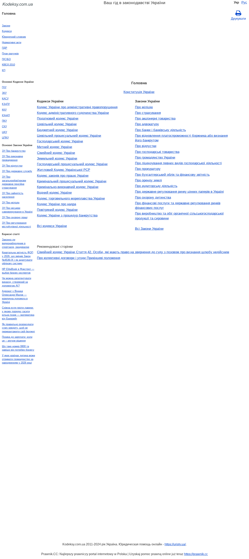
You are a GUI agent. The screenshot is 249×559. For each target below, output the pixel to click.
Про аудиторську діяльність (156, 186)
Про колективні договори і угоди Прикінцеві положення (78, 258)
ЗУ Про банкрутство (13, 150)
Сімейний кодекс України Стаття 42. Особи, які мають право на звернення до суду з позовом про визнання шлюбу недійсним (133, 252)
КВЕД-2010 (8, 64)
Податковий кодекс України (57, 118)
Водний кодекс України (54, 192)
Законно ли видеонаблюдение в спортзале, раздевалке (15, 243)
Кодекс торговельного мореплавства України (71, 198)
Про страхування (148, 113)
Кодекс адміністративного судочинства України (73, 113)
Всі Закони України (149, 229)
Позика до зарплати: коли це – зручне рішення (17, 338)
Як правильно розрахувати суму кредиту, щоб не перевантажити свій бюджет (18, 328)
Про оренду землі (148, 180)
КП (3, 70)
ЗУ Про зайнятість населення (12, 195)
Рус (244, 2)
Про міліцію (144, 107)
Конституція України (139, 92)
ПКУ (4, 120)
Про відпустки (145, 146)
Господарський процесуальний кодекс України (72, 164)
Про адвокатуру (147, 124)
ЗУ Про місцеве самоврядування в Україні (17, 210)
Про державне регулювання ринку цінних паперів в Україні (179, 191)
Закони (6, 25)
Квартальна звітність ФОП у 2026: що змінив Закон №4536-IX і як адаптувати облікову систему (17, 258)
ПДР (4, 47)
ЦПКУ (5, 137)
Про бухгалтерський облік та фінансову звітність (172, 175)
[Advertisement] (139, 49)
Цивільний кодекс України (57, 124)
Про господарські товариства (157, 152)
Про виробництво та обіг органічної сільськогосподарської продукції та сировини (179, 215)
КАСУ (5, 98)
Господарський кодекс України (60, 141)
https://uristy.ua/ (175, 544)
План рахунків (10, 53)
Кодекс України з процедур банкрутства (67, 215)
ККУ (4, 109)
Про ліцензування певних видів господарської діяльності (178, 163)
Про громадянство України (155, 157)
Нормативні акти (11, 42)
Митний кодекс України (54, 147)
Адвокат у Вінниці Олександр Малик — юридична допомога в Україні (15, 296)
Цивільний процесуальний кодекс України (69, 136)
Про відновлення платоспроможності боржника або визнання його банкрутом (181, 138)
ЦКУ (4, 132)
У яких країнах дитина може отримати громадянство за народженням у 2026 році (18, 359)
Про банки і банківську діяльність (160, 130)
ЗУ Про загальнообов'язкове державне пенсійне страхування (14, 182)
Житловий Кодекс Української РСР (63, 170)
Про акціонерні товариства (155, 118)
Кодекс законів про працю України (63, 175)
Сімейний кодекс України (56, 153)
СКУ (4, 126)
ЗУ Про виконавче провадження (12, 158)
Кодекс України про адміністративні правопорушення (77, 107)
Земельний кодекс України (57, 158)
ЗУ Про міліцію (10, 202)
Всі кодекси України (52, 226)
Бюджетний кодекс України (57, 130)
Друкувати (238, 18)
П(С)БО (6, 59)
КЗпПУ (6, 104)
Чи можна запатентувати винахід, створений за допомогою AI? (16, 282)
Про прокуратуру (147, 169)
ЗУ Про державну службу (17, 171)
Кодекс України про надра (56, 204)
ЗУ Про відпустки (12, 165)
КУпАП (6, 115)
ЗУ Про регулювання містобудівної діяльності (16, 224)
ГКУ (4, 87)
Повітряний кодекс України (57, 210)
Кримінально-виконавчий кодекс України (67, 187)
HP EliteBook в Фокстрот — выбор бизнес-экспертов (18, 271)
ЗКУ (4, 92)
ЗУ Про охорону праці (14, 217)
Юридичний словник (14, 36)
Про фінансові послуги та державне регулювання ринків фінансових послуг (177, 205)
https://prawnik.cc (196, 554)
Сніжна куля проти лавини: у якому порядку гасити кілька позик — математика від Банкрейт (18, 313)
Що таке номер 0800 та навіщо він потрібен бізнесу (18, 348)
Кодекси (7, 31)
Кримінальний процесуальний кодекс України (71, 181)
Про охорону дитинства (153, 197)
